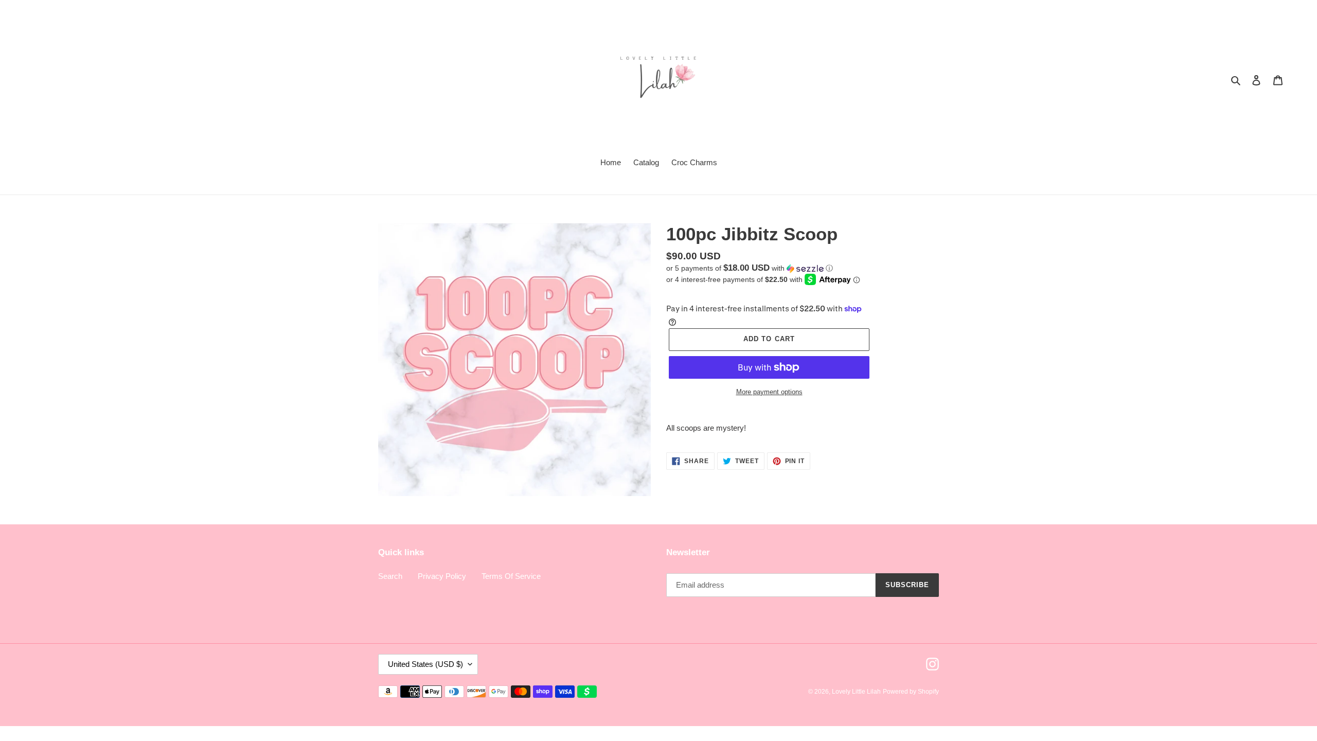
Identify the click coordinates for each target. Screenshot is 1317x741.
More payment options (769, 392)
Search (390, 576)
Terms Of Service (511, 576)
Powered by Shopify (911, 691)
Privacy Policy (442, 576)
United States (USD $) (425, 664)
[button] (749, 268)
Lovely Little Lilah (856, 691)
